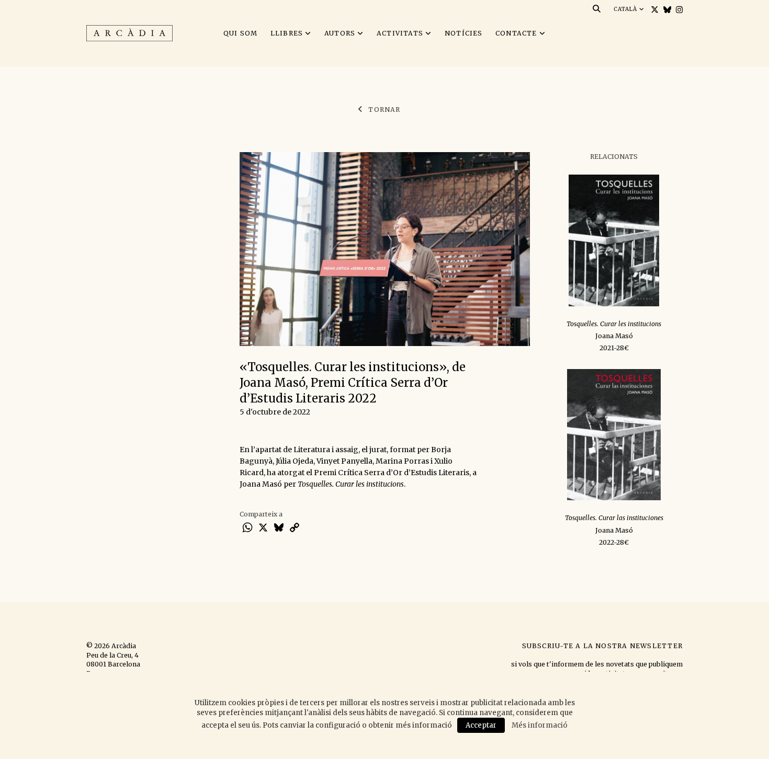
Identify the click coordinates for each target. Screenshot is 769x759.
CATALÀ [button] (626, 9)
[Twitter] (653, 10)
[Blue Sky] (666, 10)
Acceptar (481, 725)
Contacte (516, 33)
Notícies (464, 33)
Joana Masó (614, 336)
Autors (339, 33)
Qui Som (240, 33)
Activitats (400, 33)
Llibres (286, 33)
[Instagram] (678, 10)
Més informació (540, 725)
